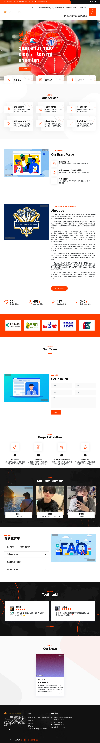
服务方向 (83, 8)
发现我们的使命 (59, 288)
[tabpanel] (27, 612)
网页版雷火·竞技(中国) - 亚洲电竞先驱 (51, 8)
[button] (98, 50)
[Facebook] (5, 729)
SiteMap (93, 740)
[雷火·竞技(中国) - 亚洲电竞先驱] (14, 12)
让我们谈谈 (92, 12)
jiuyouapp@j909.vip (42, 2)
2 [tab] (52, 626)
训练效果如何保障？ (14, 562)
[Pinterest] (12, 729)
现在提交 (56, 412)
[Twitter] (9, 729)
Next (95, 324)
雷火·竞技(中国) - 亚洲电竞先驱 (29, 740)
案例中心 (69, 8)
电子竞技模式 (43, 683)
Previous (5, 324)
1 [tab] (50, 353)
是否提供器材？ (13, 569)
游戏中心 (76, 8)
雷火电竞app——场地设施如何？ (19, 547)
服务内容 (24, 69)
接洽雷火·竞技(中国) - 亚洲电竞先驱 (75, 16)
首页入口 (35, 8)
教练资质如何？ (13, 554)
